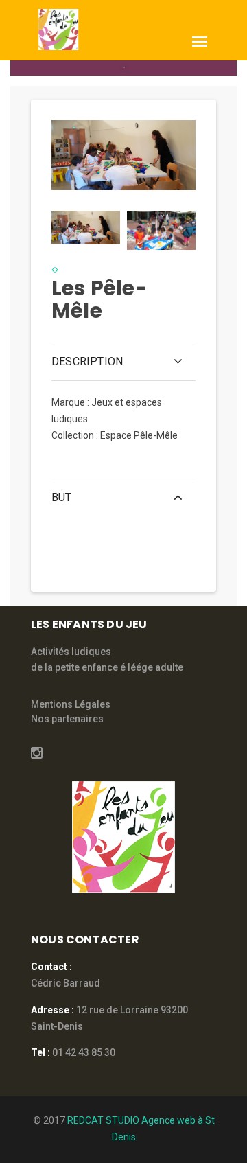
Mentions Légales (70, 704)
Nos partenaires (67, 718)
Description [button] (87, 361)
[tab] (85, 226)
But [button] (61, 497)
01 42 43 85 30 (83, 1052)
